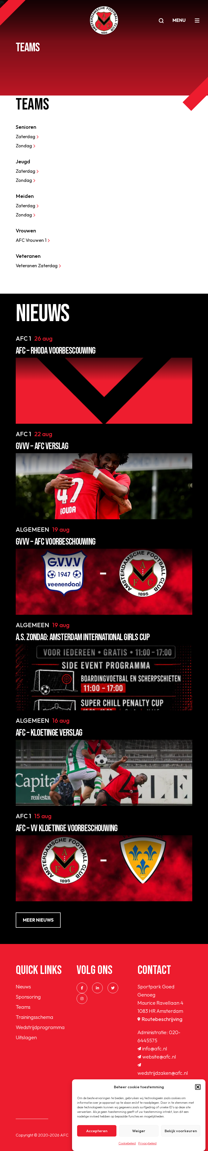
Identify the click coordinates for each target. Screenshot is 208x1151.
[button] (197, 1087)
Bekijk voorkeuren (181, 1130)
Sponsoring (28, 997)
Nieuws (23, 986)
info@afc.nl (154, 1048)
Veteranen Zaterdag (37, 266)
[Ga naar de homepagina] (104, 20)
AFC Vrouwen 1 (31, 240)
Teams (23, 1007)
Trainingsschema (34, 1017)
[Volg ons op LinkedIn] (97, 988)
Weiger (138, 1130)
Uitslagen (26, 1037)
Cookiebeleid (127, 1143)
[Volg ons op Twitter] (113, 988)
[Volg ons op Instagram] (82, 998)
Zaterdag (26, 136)
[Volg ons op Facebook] (82, 988)
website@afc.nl (159, 1056)
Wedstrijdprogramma (40, 1027)
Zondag (24, 146)
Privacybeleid (147, 1143)
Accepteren (96, 1130)
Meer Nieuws (38, 920)
